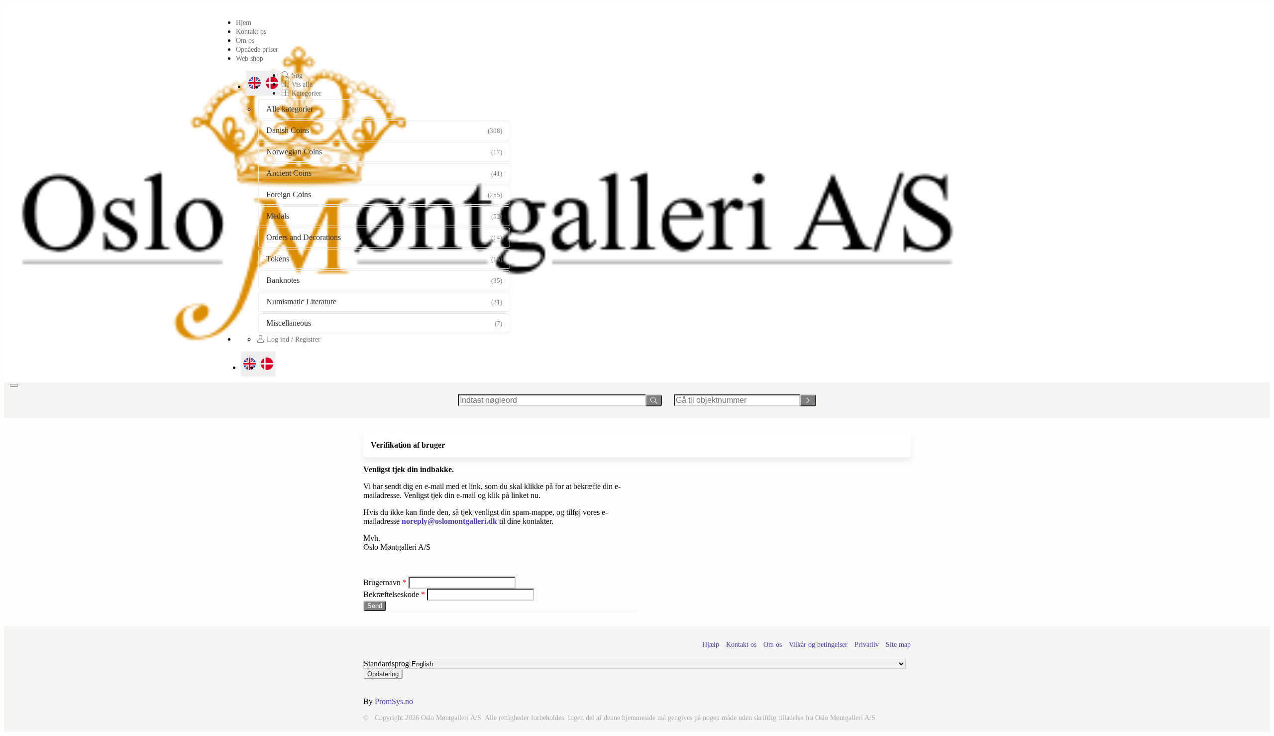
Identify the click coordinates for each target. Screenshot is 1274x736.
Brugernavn (382, 582)
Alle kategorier (289, 109)
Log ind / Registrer (292, 339)
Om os (245, 40)
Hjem (243, 22)
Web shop (249, 58)
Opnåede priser (257, 49)
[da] (267, 364)
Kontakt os (251, 31)
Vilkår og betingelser (818, 644)
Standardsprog (386, 663)
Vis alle (301, 84)
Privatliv (866, 644)
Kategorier (305, 93)
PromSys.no (394, 701)
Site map (898, 644)
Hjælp (710, 644)
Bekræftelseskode (392, 594)
